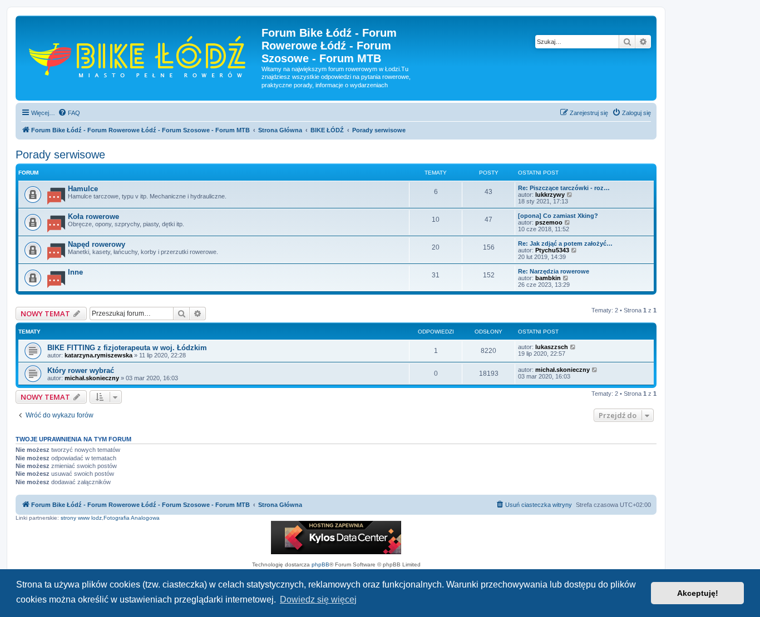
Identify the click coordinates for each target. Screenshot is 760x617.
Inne (75, 272)
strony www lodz (81, 518)
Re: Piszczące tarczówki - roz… (564, 188)
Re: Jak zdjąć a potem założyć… (565, 243)
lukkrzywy (550, 194)
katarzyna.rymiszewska (98, 355)
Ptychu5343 (552, 250)
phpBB (320, 564)
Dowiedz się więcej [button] (318, 599)
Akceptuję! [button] (697, 593)
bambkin (548, 278)
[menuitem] (69, 113)
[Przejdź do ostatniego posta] (573, 347)
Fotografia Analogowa (131, 518)
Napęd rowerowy (96, 244)
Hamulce (83, 189)
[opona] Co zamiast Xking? (558, 215)
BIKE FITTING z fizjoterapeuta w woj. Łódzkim (127, 348)
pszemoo (548, 222)
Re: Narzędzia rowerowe (553, 271)
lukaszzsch (551, 347)
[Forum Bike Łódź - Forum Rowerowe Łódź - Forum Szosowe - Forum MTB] (139, 55)
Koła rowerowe (93, 216)
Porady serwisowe (60, 154)
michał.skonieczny (92, 378)
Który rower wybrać (80, 370)
